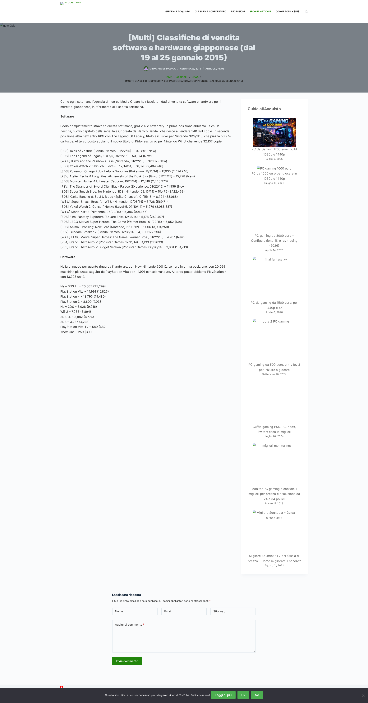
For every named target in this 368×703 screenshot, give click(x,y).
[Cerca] (306, 11)
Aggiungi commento (129, 624)
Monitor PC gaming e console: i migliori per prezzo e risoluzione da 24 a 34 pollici (274, 494)
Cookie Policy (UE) (287, 11)
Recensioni (238, 11)
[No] (363, 695)
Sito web (219, 611)
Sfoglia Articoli (260, 11)
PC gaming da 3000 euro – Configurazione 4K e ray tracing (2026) (274, 241)
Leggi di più (223, 695)
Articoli (210, 68)
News (221, 68)
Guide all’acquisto (177, 11)
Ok (243, 695)
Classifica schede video (210, 11)
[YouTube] (61, 687)
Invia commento (127, 661)
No (257, 695)
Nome (119, 611)
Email (168, 611)
